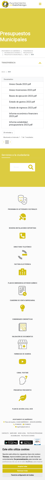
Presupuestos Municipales (13, 54)
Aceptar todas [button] (22, 466)
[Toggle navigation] (40, 4)
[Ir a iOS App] (26, 442)
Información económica (12, 53)
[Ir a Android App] (11, 442)
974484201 (27, 424)
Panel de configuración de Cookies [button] (22, 475)
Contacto (5, 433)
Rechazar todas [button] (22, 471)
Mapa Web (13, 433)
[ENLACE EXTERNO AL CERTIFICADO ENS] (37, 442)
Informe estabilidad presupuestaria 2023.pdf (21, 123)
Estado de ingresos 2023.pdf (23, 107)
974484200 (18, 424)
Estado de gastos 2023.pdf (22, 102)
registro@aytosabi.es (23, 427)
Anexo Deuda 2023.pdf (20, 84)
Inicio (26, 54)
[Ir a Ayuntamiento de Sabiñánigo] (14, 4)
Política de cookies (27, 435)
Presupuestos (28, 53)
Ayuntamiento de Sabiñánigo (11, 51)
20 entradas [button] (7, 133)
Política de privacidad (34, 433)
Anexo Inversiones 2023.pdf (22, 90)
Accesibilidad (15, 435)
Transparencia (28, 51)
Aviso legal (22, 433)
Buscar (30, 167)
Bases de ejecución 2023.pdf (23, 96)
